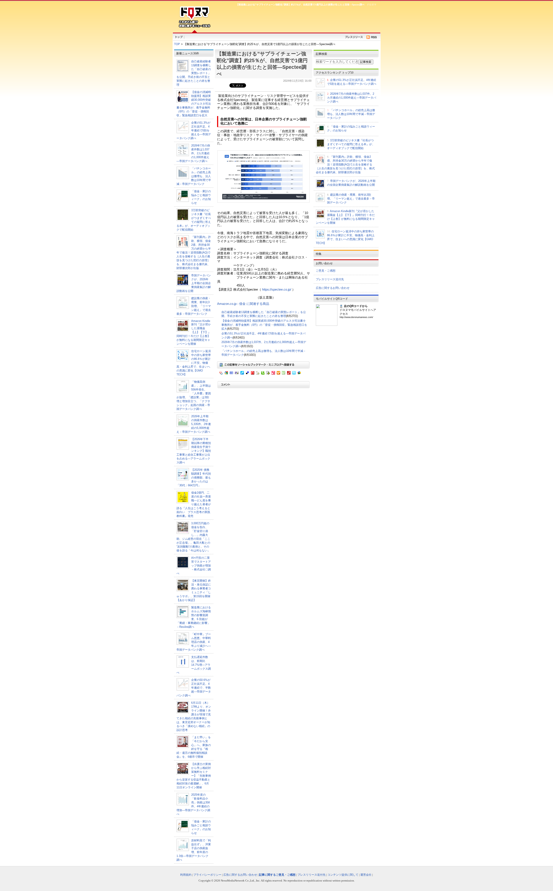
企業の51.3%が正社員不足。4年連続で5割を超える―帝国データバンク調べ (193, 130)
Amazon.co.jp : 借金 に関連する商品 (243, 303)
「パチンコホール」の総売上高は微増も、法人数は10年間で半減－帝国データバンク (193, 176)
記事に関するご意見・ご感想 (277, 874)
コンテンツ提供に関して (342, 874)
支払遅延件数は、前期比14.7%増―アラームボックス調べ (193, 664)
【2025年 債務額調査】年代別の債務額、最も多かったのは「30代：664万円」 (193, 477)
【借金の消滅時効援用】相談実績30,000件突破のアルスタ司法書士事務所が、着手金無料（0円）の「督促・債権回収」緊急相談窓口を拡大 (193, 103)
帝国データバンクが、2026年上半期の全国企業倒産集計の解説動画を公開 (193, 283)
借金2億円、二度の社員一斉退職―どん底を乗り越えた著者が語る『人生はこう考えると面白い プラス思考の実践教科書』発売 (193, 504)
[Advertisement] (296, 18)
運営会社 (366, 874)
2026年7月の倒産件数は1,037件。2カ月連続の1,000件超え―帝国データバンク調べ (193, 153)
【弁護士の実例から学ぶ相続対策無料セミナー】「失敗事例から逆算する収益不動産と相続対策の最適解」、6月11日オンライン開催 (193, 775)
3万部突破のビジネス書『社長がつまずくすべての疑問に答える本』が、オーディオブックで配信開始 (351, 144)
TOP (177, 44)
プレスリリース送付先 (330, 279)
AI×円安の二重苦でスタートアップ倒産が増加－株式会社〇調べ (193, 565)
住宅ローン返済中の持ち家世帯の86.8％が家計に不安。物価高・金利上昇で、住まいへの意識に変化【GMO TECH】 (193, 362)
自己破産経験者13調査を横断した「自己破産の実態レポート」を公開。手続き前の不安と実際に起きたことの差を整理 (193, 73)
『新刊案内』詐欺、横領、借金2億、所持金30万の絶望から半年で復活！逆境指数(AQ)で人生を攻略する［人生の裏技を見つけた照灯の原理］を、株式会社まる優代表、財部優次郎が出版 (193, 252)
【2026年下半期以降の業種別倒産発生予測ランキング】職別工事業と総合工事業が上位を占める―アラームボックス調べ (193, 451)
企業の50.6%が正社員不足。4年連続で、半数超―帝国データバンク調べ (193, 687)
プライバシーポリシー (207, 874)
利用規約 (185, 874)
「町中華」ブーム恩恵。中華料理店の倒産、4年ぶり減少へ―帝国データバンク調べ (193, 642)
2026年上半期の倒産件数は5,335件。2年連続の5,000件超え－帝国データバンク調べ (193, 424)
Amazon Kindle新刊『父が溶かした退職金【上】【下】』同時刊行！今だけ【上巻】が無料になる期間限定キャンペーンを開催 (193, 332)
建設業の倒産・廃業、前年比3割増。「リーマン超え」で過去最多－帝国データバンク (193, 306)
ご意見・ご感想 (325, 270)
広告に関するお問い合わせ (333, 288)
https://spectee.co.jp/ (276, 289)
